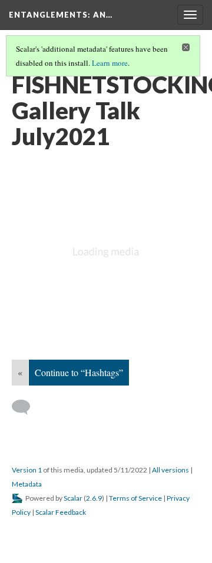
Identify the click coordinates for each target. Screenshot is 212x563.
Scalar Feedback (60, 512)
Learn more (110, 63)
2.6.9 (94, 498)
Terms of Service (135, 498)
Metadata (27, 484)
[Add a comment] (26, 407)
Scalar (73, 498)
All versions (170, 469)
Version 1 (27, 469)
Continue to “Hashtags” (79, 372)
